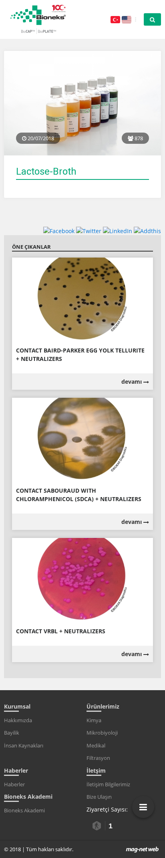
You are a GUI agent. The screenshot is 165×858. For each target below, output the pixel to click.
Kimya (94, 720)
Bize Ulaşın (99, 796)
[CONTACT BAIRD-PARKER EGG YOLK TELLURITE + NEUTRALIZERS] (82, 299)
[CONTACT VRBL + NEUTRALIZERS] (82, 580)
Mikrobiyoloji (102, 732)
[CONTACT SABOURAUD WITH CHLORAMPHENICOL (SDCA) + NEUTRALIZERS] (82, 439)
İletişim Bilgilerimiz (108, 784)
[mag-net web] (142, 849)
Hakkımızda (18, 720)
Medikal (96, 745)
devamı (132, 381)
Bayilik (11, 732)
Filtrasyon (98, 757)
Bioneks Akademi (24, 810)
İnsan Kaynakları (23, 745)
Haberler (14, 784)
